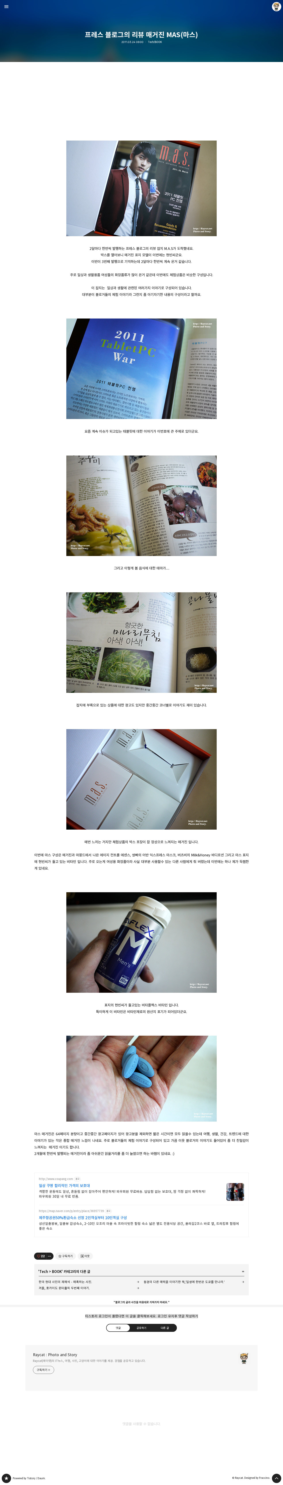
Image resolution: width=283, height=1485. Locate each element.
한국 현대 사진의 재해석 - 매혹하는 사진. (65, 1282)
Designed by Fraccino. (257, 1477)
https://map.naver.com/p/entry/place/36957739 (71, 1211)
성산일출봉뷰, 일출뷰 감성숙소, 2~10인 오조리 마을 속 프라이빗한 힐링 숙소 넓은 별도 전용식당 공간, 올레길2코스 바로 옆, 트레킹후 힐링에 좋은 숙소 (139, 1226)
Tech (43, 1271)
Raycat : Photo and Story (55, 1354)
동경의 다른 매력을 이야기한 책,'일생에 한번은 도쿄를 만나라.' (184, 1282)
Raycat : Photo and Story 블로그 (6, 1478)
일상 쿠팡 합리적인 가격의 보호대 (64, 1185)
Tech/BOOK (155, 42)
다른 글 (165, 1328)
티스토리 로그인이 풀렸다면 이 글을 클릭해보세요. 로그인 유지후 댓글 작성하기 (141, 1316)
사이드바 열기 (6, 6)
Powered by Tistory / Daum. (29, 1478)
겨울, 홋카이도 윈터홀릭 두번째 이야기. (64, 1288)
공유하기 (141, 1328)
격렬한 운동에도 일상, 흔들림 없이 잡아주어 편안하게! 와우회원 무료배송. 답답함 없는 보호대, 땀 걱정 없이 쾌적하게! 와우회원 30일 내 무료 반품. (122, 1194)
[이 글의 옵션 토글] (50, 1256)
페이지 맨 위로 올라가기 (276, 1478)
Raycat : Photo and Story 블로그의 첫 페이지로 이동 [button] (141, 6)
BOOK (57, 1271)
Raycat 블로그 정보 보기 (276, 6)
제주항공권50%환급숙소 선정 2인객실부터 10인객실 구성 (83, 1217)
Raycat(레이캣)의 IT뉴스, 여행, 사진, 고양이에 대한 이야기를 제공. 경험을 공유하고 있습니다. (89, 1361)
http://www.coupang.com (56, 1179)
